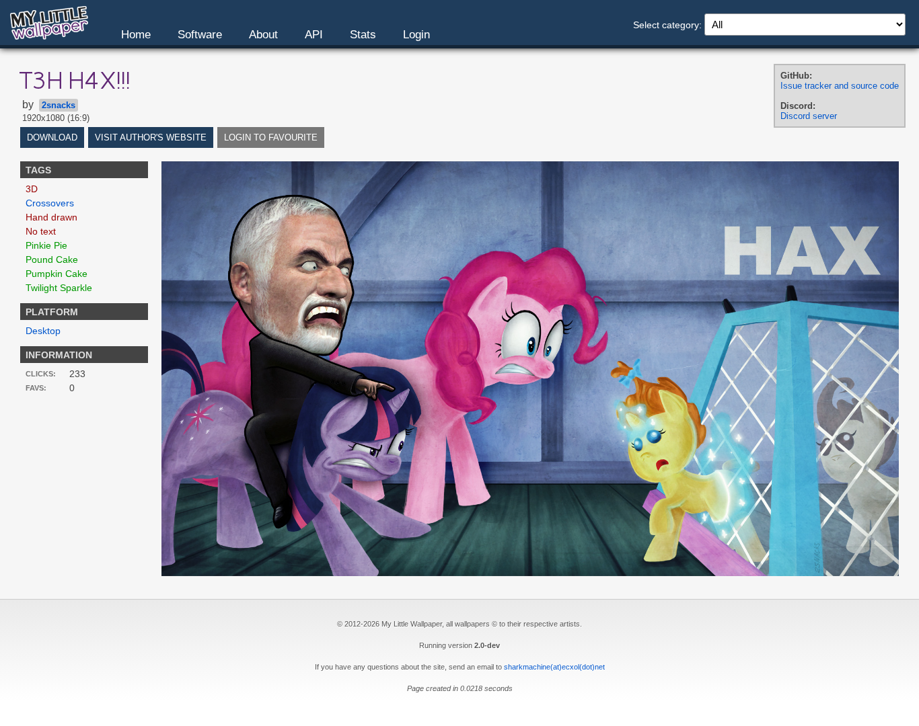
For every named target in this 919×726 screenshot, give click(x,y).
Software (200, 34)
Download (52, 137)
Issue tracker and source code (839, 86)
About (263, 34)
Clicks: (41, 374)
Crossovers (50, 203)
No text (41, 231)
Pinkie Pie (46, 245)
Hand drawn (51, 217)
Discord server (808, 116)
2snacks (58, 105)
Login (416, 34)
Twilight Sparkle (59, 287)
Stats (363, 34)
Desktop (43, 330)
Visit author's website (151, 137)
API (314, 34)
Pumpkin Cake (56, 273)
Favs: (36, 388)
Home (136, 34)
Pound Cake (52, 259)
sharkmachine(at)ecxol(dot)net (554, 667)
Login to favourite (271, 137)
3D (32, 189)
